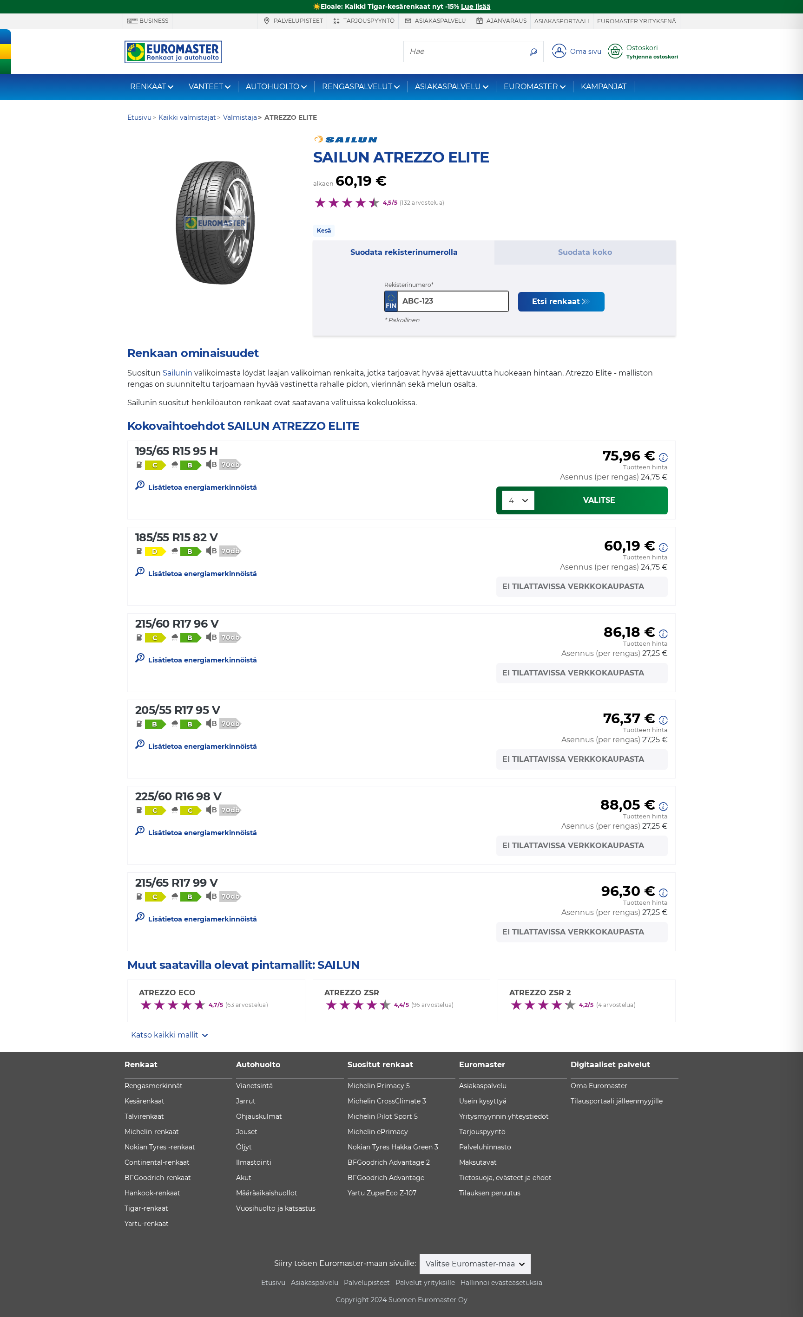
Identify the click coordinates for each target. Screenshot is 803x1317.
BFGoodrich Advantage (386, 1178)
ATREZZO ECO (167, 992)
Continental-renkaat (157, 1162)
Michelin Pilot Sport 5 (383, 1116)
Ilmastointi (253, 1162)
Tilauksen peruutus (489, 1193)
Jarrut (246, 1101)
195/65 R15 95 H (176, 451)
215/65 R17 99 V (176, 882)
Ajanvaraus (506, 20)
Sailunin (177, 373)
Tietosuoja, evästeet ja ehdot (505, 1178)
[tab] (403, 252)
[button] (663, 456)
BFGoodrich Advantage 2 (389, 1162)
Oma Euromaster (599, 1086)
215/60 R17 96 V (176, 623)
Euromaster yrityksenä (636, 21)
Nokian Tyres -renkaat (160, 1147)
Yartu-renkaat (147, 1224)
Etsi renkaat (556, 301)
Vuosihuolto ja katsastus (276, 1208)
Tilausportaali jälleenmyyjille (617, 1101)
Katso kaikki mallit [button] (165, 1035)
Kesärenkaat (145, 1101)
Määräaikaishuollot (266, 1193)
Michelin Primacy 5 (379, 1086)
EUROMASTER (531, 86)
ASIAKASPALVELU (448, 86)
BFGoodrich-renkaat (158, 1178)
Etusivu (273, 1282)
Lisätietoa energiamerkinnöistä (202, 487)
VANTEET (206, 86)
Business (153, 20)
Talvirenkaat (144, 1116)
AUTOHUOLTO (272, 86)
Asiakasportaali (561, 21)
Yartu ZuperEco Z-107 (382, 1193)
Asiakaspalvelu (440, 20)
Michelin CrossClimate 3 (387, 1101)
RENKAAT (148, 86)
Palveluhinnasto (485, 1147)
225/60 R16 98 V (178, 796)
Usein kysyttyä (483, 1101)
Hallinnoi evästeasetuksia (501, 1282)
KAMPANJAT (603, 86)
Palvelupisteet (297, 20)
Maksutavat (478, 1162)
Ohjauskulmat (259, 1116)
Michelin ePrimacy (378, 1132)
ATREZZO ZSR (351, 992)
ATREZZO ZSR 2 (540, 992)
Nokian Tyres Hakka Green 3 (393, 1147)
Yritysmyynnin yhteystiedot (504, 1116)
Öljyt (244, 1147)
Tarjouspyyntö (368, 20)
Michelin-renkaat (152, 1132)
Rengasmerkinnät (154, 1086)
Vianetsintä (254, 1086)
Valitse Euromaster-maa (471, 1263)
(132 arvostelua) (422, 202)
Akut (243, 1178)
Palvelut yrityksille (425, 1282)
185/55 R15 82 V (176, 537)
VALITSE (599, 500)
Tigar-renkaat (146, 1208)
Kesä (324, 230)
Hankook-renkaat (152, 1193)
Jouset (246, 1132)
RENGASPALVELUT (357, 86)
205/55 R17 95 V (177, 710)
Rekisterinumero (407, 284)
